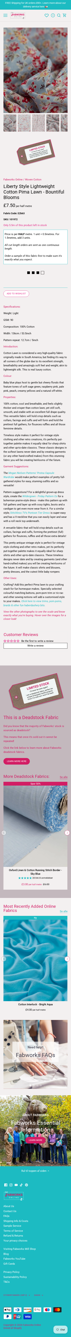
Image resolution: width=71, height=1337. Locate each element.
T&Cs (6, 1281)
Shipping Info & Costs (15, 1221)
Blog (6, 1253)
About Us (8, 1206)
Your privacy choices (15, 1240)
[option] (35, 70)
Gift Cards (9, 1263)
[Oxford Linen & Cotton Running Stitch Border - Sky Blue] (35, 824)
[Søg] (59, 15)
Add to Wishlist (16, 293)
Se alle (64, 777)
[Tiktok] (21, 1185)
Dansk (37, 1295)
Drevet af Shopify (12, 1328)
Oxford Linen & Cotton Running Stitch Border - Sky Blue (35, 872)
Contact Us (9, 1211)
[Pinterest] (26, 1185)
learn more (35, 1140)
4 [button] (40, 1085)
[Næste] (63, 70)
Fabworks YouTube (14, 1258)
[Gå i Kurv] (65, 15)
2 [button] (34, 1085)
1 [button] (30, 1085)
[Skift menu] (5, 15)
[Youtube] (16, 1185)
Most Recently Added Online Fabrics (29, 908)
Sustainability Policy (15, 1277)
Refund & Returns (13, 1235)
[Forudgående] (4, 833)
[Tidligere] (7, 70)
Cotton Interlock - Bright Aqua (35, 1004)
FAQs (6, 1216)
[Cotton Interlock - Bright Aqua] (35, 958)
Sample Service (12, 1225)
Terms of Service (13, 1230)
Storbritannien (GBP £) (15, 1295)
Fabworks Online (13, 179)
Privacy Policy (11, 1272)
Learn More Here (16, 761)
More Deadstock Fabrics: (26, 776)
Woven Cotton (33, 179)
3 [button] (37, 1085)
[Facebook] (5, 1185)
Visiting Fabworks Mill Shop (19, 1248)
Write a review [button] (35, 645)
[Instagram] (10, 1185)
